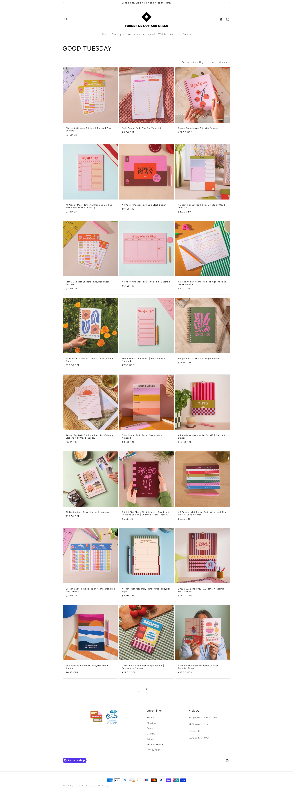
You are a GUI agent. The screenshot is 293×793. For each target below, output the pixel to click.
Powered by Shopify (99, 786)
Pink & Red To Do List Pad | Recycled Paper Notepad (144, 359)
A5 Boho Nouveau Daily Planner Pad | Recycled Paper (146, 590)
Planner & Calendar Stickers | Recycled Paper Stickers (89, 129)
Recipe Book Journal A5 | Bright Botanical (199, 358)
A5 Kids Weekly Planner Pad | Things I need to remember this (202, 282)
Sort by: (186, 62)
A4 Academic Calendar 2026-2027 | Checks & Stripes (201, 436)
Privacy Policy (153, 750)
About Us (151, 723)
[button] (66, 19)
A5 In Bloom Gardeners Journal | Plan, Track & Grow (89, 359)
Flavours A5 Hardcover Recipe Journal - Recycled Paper (199, 666)
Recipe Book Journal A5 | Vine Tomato (198, 128)
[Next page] (154, 689)
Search (150, 717)
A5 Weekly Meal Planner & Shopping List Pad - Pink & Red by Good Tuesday (90, 206)
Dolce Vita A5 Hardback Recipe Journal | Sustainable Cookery (143, 666)
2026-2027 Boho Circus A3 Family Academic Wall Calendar (201, 590)
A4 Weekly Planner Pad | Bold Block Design (144, 205)
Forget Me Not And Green (80, 786)
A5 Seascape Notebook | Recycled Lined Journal (87, 666)
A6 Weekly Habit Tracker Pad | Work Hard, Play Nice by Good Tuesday (202, 513)
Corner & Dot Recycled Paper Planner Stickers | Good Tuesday (90, 590)
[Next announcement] (229, 3)
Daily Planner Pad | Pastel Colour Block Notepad (142, 436)
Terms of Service (155, 744)
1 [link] (138, 689)
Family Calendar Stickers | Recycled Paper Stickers (87, 282)
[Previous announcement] (63, 3)
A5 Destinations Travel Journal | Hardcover (88, 512)
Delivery (151, 734)
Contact (151, 728)
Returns (150, 739)
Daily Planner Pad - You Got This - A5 (141, 128)
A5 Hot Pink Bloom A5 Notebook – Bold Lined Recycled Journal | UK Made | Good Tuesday (145, 513)
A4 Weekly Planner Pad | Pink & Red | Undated (146, 281)
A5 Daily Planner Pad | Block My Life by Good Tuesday (201, 206)
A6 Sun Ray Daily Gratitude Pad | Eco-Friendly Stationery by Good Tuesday (89, 436)
